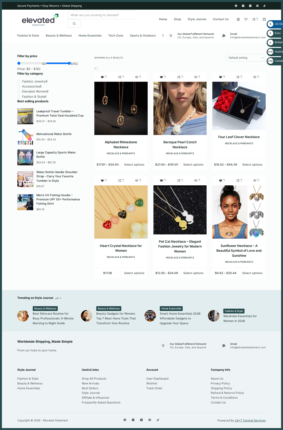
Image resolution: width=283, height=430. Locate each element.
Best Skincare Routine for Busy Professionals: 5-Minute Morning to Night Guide (53, 318)
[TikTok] (264, 6)
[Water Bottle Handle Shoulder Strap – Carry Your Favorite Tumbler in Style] (25, 179)
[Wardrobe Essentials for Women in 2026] (213, 316)
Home (163, 19)
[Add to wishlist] (104, 77)
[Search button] (74, 23)
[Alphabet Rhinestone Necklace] (121, 108)
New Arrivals (90, 383)
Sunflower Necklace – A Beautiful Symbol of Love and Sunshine (239, 251)
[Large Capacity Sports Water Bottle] (25, 157)
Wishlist (151, 383)
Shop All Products (94, 378)
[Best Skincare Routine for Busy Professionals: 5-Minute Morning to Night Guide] (23, 316)
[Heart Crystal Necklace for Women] (121, 212)
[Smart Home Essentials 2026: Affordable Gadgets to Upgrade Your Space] (150, 316)
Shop (177, 19)
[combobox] (102, 15)
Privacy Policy (220, 383)
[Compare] (255, 19)
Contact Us (221, 19)
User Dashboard (157, 378)
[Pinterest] (257, 6)
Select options (134, 164)
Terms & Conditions (224, 397)
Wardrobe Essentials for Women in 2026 (240, 318)
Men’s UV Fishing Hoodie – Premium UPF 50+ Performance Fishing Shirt (58, 199)
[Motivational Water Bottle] (25, 137)
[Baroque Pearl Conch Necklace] (180, 108)
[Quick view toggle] (138, 77)
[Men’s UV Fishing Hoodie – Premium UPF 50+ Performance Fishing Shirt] (25, 202)
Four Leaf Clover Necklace (239, 137)
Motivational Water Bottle (54, 134)
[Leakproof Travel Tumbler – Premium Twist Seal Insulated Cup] (25, 116)
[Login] (238, 19)
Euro (274, 33)
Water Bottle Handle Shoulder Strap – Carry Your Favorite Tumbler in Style (57, 176)
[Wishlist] (245, 19)
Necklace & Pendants (121, 153)
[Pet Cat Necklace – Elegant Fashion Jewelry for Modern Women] (180, 209)
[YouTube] (250, 6)
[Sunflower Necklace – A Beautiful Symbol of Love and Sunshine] (239, 212)
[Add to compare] (121, 77)
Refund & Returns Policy (227, 393)
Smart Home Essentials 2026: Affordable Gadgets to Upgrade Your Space (180, 318)
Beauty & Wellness (59, 35)
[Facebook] (236, 6)
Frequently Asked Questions (101, 402)
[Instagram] (243, 6)
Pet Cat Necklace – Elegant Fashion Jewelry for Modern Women (180, 246)
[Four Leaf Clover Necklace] (239, 106)
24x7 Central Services (250, 420)
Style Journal (197, 19)
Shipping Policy (221, 388)
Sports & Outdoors (143, 35)
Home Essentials (90, 35)
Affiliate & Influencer (96, 397)
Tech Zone (115, 35)
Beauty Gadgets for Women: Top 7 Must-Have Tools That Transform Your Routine (116, 318)
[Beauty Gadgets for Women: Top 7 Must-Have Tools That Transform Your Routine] (86, 316)
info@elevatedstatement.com (248, 37)
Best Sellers (90, 388)
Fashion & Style (28, 35)
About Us (217, 378)
